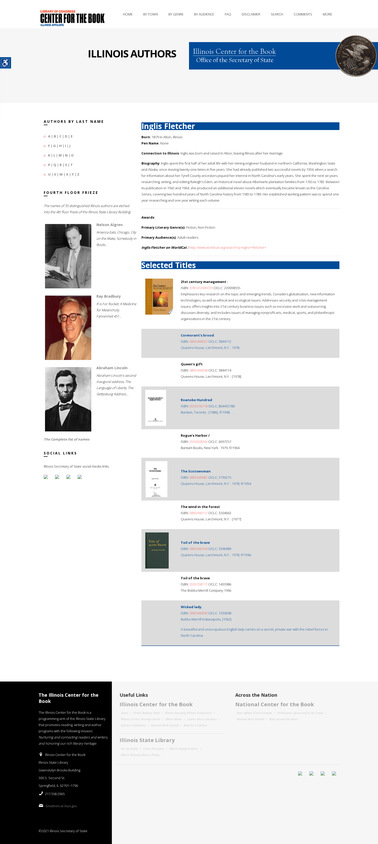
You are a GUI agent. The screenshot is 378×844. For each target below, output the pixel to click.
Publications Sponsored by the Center (300, 713)
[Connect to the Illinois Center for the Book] (283, 52)
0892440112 (199, 513)
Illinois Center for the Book (156, 704)
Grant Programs (153, 748)
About (124, 713)
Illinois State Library (147, 740)
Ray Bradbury (108, 296)
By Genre (176, 14)
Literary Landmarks (133, 725)
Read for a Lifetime (195, 725)
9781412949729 (201, 288)
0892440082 (199, 477)
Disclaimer (251, 14)
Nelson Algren (109, 224)
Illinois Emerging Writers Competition (188, 713)
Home (128, 14)
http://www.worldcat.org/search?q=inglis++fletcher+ (227, 247)
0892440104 (199, 548)
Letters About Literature (202, 719)
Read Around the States (283, 719)
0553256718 (199, 406)
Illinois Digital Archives (183, 748)
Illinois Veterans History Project (140, 755)
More (327, 14)
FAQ (228, 14)
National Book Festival (164, 725)
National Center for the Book (274, 704)
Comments (303, 14)
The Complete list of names (66, 439)
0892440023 (199, 341)
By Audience (204, 14)
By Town (150, 14)
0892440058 (199, 370)
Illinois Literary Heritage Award (140, 719)
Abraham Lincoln (112, 367)
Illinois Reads (173, 719)
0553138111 (199, 584)
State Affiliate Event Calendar (254, 713)
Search (277, 14)
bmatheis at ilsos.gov (61, 806)
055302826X (199, 441)
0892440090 (199, 613)
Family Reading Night (146, 713)
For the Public (129, 748)
